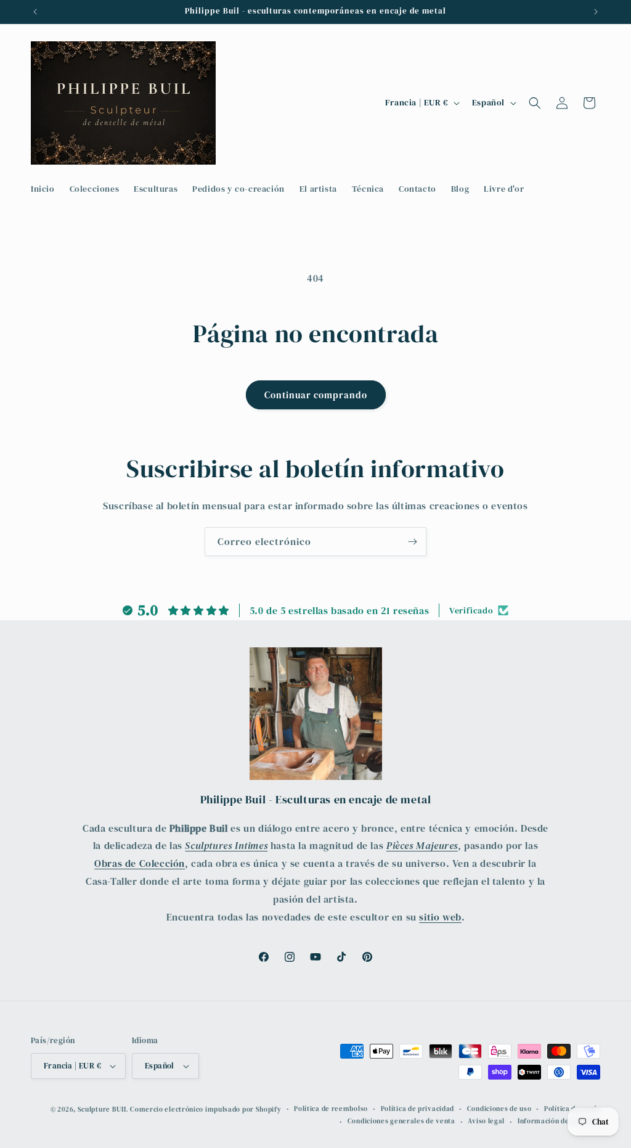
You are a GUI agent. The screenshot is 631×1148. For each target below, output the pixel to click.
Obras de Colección (139, 863)
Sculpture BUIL (103, 1109)
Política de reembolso (331, 1108)
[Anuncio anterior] (35, 11)
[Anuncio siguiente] (595, 11)
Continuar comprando (315, 394)
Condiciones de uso (499, 1108)
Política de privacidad (417, 1108)
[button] (534, 103)
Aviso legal (486, 1121)
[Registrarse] (412, 541)
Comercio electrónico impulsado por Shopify (205, 1109)
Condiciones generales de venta (401, 1121)
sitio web (440, 917)
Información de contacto (559, 1121)
